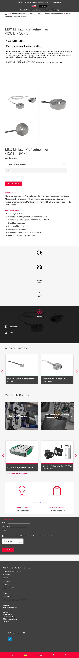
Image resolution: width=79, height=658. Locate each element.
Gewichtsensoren (17, 14)
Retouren (6, 584)
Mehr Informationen (49, 10)
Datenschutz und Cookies (12, 571)
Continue (43, 6)
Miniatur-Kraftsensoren (53, 14)
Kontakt (5, 593)
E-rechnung (7, 581)
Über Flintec (7, 596)
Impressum (6, 574)
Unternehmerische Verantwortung (14, 600)
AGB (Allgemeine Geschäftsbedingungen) (17, 568)
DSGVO (5, 578)
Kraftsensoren (34, 14)
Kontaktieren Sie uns (10, 607)
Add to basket (13, 183)
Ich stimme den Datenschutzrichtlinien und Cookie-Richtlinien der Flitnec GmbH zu (27, 536)
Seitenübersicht (8, 588)
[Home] (6, 14)
